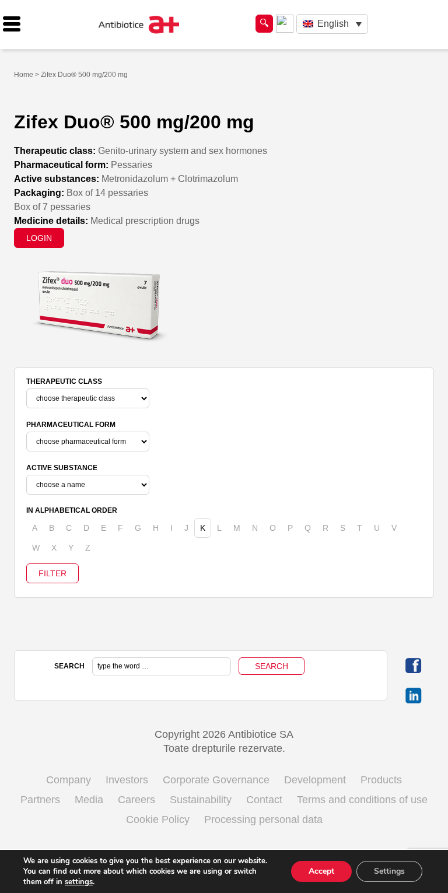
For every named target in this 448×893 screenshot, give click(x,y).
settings (79, 882)
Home (23, 75)
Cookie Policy (158, 819)
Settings (389, 871)
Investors (127, 780)
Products (381, 780)
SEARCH (69, 666)
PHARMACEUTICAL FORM (71, 425)
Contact (264, 800)
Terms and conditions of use (362, 800)
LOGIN (39, 238)
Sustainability (201, 800)
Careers (136, 800)
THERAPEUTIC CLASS (64, 381)
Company (68, 780)
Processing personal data (263, 819)
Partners (40, 800)
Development (315, 780)
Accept (321, 871)
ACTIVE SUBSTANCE (61, 468)
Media (89, 800)
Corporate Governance (216, 780)
